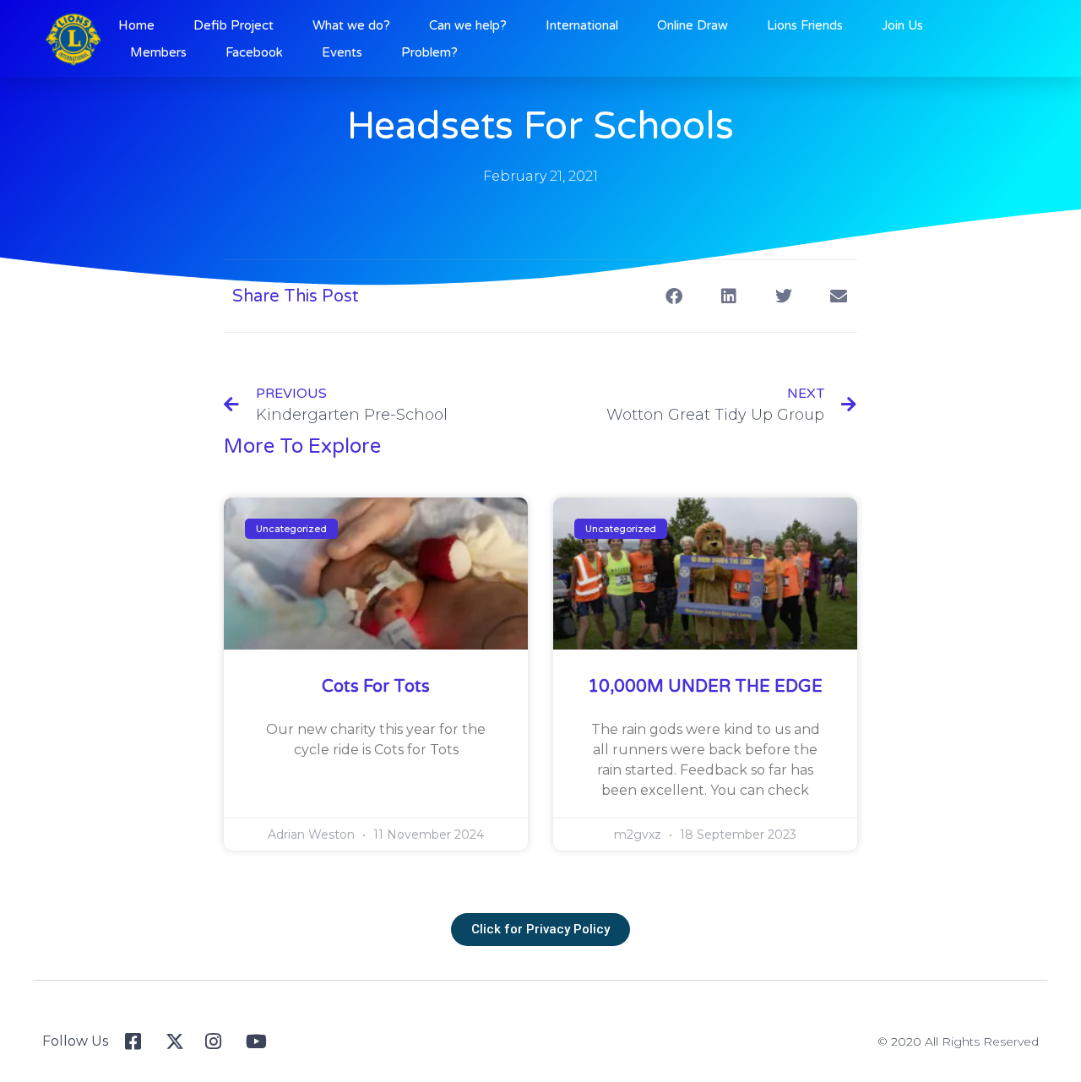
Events (342, 52)
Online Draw (692, 25)
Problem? (429, 52)
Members (158, 52)
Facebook (254, 52)
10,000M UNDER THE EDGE (705, 687)
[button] (674, 296)
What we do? (351, 25)
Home (136, 25)
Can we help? (468, 25)
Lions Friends (805, 25)
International (582, 25)
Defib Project (233, 25)
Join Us (902, 25)
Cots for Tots (376, 687)
